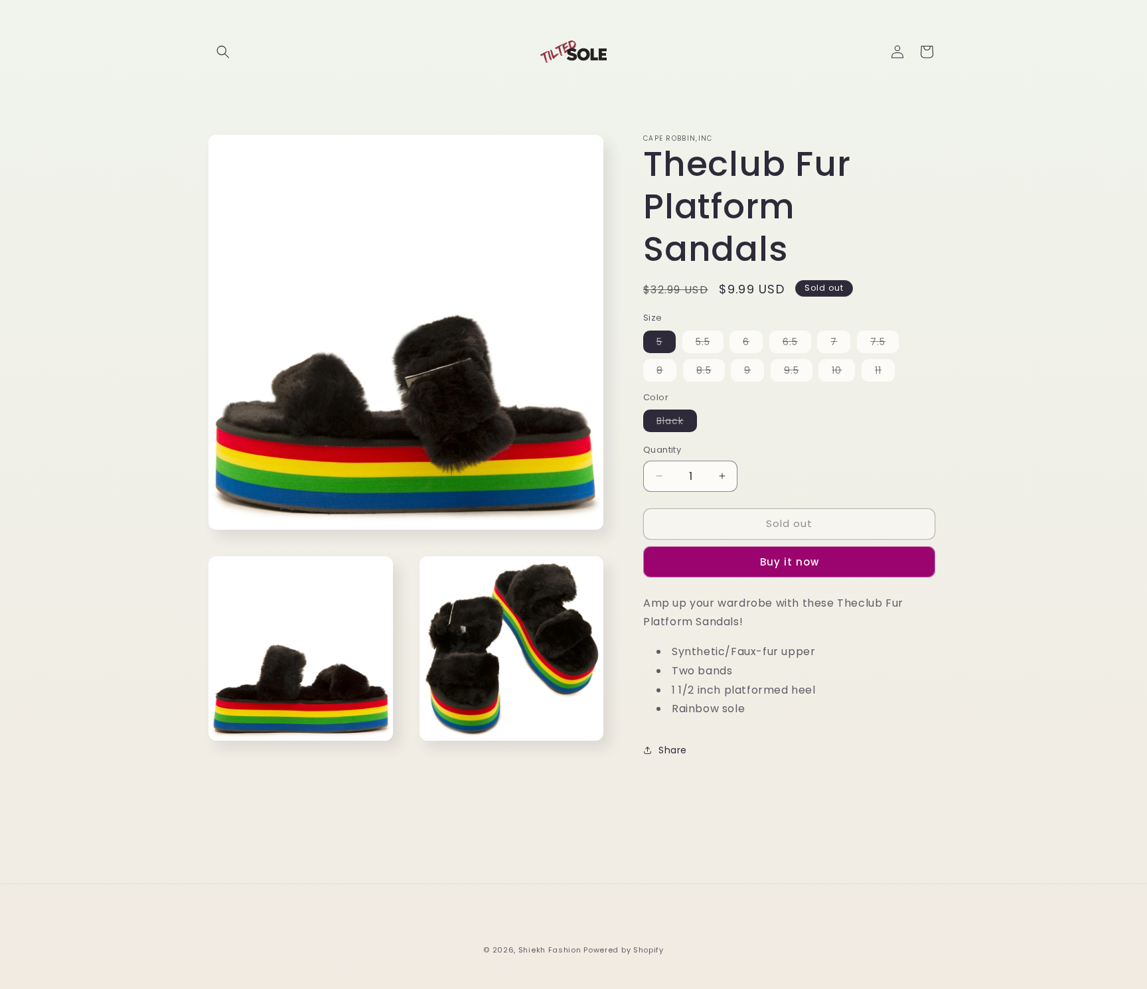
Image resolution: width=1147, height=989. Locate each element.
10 (843, 372)
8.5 (710, 372)
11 (885, 372)
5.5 (710, 344)
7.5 (884, 344)
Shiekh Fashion (549, 950)
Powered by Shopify (623, 950)
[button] (223, 51)
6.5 (797, 344)
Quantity (662, 449)
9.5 (798, 372)
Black (676, 423)
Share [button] (672, 750)
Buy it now (789, 562)
